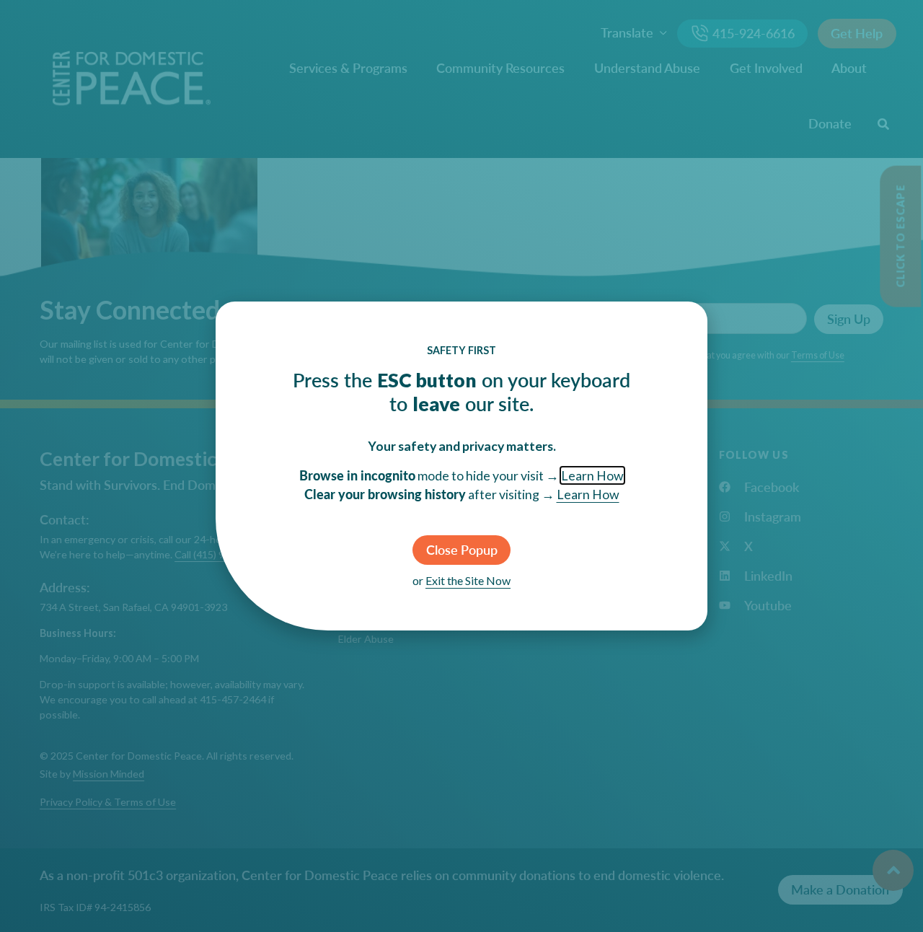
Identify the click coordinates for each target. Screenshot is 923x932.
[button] (461, 550)
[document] (461, 466)
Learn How (592, 475)
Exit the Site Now (468, 580)
